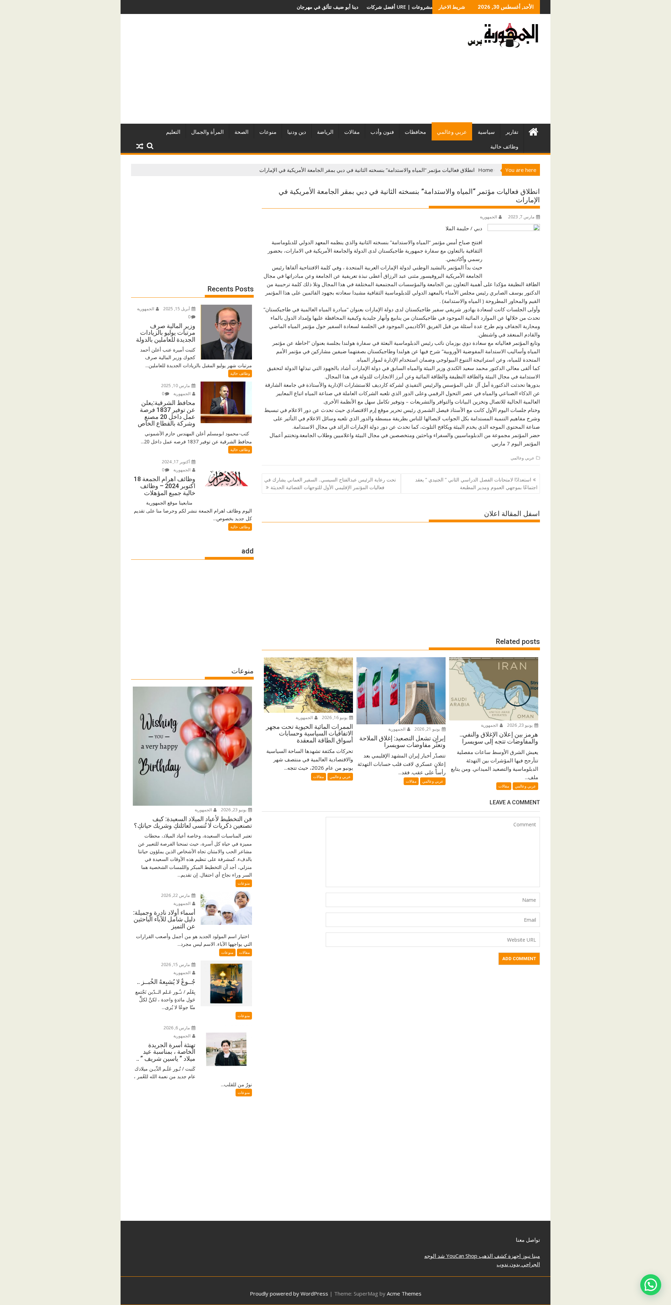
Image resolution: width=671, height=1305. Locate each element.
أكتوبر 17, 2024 (176, 462)
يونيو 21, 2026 (427, 729)
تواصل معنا (528, 1239)
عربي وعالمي (452, 132)
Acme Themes (404, 1293)
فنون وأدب (382, 132)
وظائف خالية (504, 147)
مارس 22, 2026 (176, 895)
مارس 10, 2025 (176, 386)
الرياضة (325, 132)
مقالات (352, 132)
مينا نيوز (530, 1255)
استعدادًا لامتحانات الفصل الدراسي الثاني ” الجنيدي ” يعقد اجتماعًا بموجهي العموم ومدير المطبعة (476, 483)
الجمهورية (488, 217)
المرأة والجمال (207, 132)
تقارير (512, 132)
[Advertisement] (270, 72)
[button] (650, 1284)
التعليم (173, 132)
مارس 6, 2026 (177, 1028)
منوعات (267, 132)
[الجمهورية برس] (533, 131)
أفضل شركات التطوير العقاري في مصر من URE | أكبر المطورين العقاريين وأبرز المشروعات (347, 6)
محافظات (415, 132)
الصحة (241, 132)
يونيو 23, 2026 (520, 725)
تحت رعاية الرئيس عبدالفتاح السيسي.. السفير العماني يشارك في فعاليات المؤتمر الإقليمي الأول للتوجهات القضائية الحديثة (330, 483)
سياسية (486, 132)
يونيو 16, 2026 (335, 717)
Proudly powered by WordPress (289, 1293)
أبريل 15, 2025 (177, 309)
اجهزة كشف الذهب (499, 1255)
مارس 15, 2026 (176, 964)
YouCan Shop (461, 1255)
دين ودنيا (296, 132)
